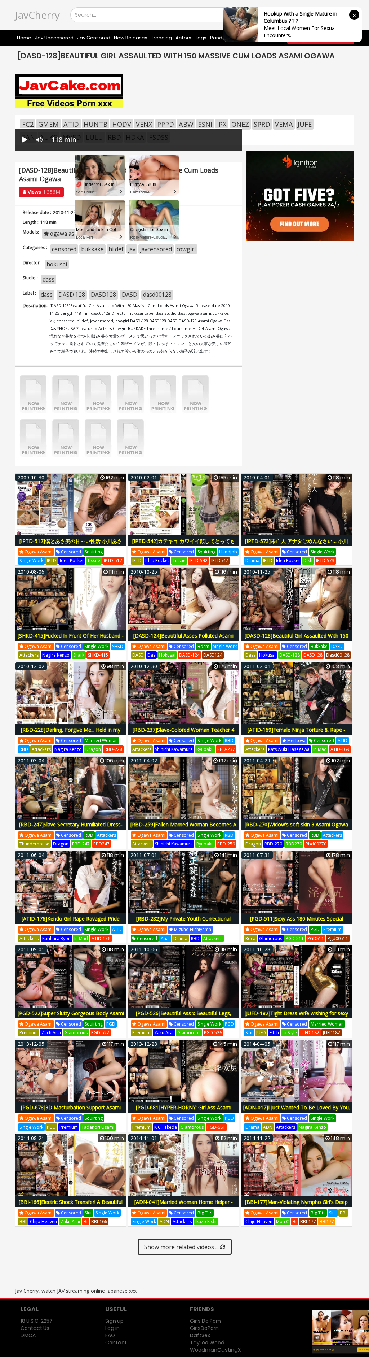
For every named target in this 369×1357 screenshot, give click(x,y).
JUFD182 (331, 1033)
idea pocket (72, 560)
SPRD (262, 124)
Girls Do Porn (205, 1321)
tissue (93, 560)
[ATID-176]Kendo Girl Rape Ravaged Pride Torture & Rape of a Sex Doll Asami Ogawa (70, 922)
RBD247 (101, 844)
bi (86, 1221)
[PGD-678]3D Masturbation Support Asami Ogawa (71, 1111)
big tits (204, 1213)
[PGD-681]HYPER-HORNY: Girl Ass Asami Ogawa (183, 1111)
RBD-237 (226, 749)
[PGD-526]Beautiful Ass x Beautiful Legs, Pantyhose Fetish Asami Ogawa (183, 1017)
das (151, 655)
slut (249, 1033)
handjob (228, 552)
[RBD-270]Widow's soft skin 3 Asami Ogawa (296, 824)
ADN (267, 1127)
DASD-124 (189, 655)
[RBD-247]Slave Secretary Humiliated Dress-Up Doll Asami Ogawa (71, 828)
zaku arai (164, 1033)
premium (332, 929)
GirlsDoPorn (204, 1328)
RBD (23, 749)
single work (31, 560)
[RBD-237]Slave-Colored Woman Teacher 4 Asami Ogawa (183, 733)
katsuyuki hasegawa (289, 749)
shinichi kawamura (174, 749)
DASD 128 (71, 295)
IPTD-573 (325, 560)
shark (78, 655)
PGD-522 (100, 1033)
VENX (144, 124)
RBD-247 (81, 844)
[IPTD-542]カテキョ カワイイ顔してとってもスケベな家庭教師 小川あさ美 (183, 545)
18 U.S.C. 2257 (36, 1321)
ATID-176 (101, 938)
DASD (129, 295)
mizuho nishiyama (192, 929)
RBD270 (294, 844)
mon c (282, 1221)
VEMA (284, 124)
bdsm (203, 646)
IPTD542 (219, 560)
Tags (200, 37)
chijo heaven (43, 1221)
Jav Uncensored (54, 37)
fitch (274, 1033)
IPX (222, 124)
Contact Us (35, 1328)
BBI (22, 1221)
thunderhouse (34, 844)
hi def (116, 249)
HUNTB (95, 124)
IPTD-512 (113, 560)
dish (307, 560)
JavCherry (37, 15)
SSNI (205, 124)
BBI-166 (99, 1221)
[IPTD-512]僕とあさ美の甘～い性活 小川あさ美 (70, 545)
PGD (315, 929)
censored (64, 249)
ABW (186, 124)
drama (252, 560)
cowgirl (186, 249)
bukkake (92, 249)
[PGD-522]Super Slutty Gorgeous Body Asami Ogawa (71, 1017)
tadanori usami (97, 1127)
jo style (290, 1033)
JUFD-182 (310, 1033)
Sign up (114, 1321)
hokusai (56, 264)
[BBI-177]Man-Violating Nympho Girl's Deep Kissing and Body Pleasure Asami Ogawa (296, 1206)
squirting (94, 552)
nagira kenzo (56, 655)
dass (48, 279)
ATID (71, 124)
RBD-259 (226, 844)
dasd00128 (157, 295)
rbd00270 (316, 844)
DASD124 (212, 655)
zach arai (51, 1033)
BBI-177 (308, 1221)
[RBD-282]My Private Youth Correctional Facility (183, 922)
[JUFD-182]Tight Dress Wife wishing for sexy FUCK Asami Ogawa (296, 1017)
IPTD (51, 560)
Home (24, 37)
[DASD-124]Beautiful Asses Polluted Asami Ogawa (183, 639)
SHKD (117, 646)
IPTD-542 (198, 560)
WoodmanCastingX (215, 1349)
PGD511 (315, 938)
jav (131, 249)
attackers (29, 655)
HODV (121, 124)
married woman (101, 741)
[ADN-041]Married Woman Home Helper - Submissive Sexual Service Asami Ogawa (183, 1206)
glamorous (270, 938)
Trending (161, 37)
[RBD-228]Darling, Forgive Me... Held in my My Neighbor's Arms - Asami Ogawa (70, 733)
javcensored (156, 249)
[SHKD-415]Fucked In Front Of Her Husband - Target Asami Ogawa (71, 639)
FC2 (28, 124)
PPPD (165, 124)
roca (250, 938)
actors (183, 37)
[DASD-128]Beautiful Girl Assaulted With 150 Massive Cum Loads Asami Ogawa (296, 639)
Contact (116, 1342)
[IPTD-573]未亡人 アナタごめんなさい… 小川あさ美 (296, 545)
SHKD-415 (98, 655)
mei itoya (296, 741)
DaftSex (200, 1335)
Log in (112, 1328)
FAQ (110, 1335)
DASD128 (103, 295)
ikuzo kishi (206, 1221)
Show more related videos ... (182, 1247)
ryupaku (205, 749)
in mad (320, 749)
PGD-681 (216, 1127)
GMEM (48, 124)
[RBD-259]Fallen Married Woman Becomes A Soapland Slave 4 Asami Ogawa (183, 828)
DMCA (28, 1335)
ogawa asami (38, 552)
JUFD (261, 1033)
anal (165, 938)
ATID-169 (339, 749)
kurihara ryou (56, 938)
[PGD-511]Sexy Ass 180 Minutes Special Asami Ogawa (296, 922)
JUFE (305, 124)
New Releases (130, 37)
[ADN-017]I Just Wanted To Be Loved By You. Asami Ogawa (296, 1111)
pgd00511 (338, 938)
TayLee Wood (207, 1342)
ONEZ (240, 124)
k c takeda (165, 1127)
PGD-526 (213, 1033)
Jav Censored (93, 37)
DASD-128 (289, 655)
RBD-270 (273, 844)
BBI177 (327, 1221)
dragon (93, 749)
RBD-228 (113, 749)
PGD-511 (295, 938)
